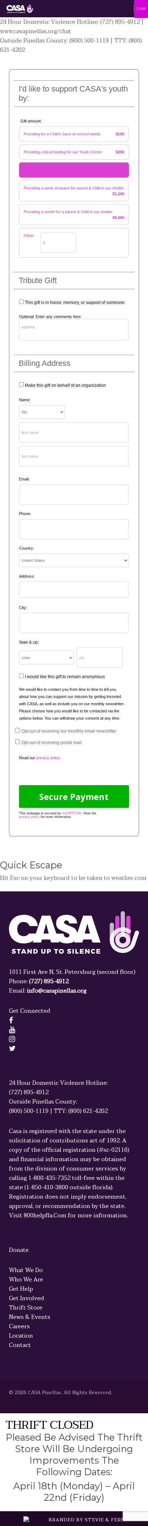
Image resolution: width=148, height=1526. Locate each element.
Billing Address (44, 363)
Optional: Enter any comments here (50, 316)
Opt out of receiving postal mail (52, 742)
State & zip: (29, 642)
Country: (26, 548)
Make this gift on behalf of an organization (65, 385)
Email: (24, 479)
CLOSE (141, 8)
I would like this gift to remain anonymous (65, 676)
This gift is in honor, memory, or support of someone (75, 302)
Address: (27, 576)
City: (23, 607)
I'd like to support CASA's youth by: (73, 93)
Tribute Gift (38, 280)
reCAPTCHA (71, 813)
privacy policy (29, 817)
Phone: (25, 513)
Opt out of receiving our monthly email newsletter (69, 731)
